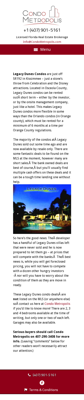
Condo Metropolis (57, 304)
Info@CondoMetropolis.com (42, 42)
